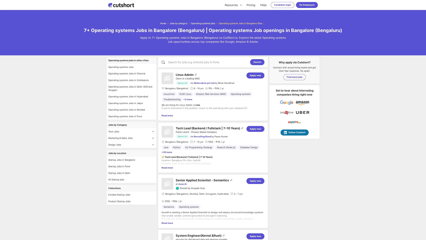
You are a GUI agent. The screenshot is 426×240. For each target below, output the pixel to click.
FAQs (263, 5)
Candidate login (282, 5)
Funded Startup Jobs (119, 194)
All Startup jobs (116, 179)
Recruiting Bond (202, 136)
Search (257, 62)
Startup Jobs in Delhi (119, 173)
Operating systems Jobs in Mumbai (126, 109)
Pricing (251, 5)
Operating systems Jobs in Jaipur (125, 103)
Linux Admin (185, 74)
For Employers (307, 5)
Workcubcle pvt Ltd (204, 83)
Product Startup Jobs (119, 201)
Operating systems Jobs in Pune (125, 116)
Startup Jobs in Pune (119, 166)
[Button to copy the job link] (195, 74)
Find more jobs (294, 77)
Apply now (255, 75)
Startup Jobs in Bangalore (121, 159)
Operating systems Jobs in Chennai (126, 73)
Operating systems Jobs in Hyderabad (128, 96)
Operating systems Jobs (121, 67)
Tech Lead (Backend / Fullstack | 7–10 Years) (208, 128)
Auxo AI (182, 184)
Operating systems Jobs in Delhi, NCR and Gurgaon (130, 88)
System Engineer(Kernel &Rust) (198, 235)
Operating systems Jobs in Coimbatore (128, 80)
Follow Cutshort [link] (297, 132)
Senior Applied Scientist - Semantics (202, 180)
